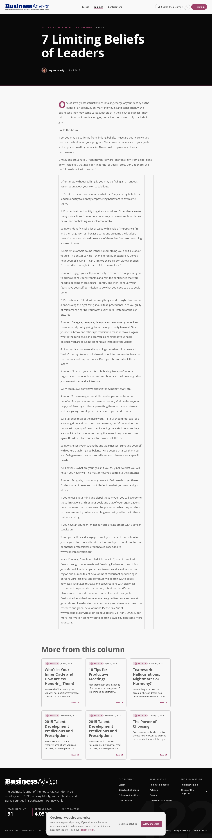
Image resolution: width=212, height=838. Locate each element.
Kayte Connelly (57, 70)
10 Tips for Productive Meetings (98, 674)
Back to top (199, 830)
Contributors (115, 6)
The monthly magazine (187, 791)
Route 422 (47, 27)
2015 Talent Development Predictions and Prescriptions (59, 728)
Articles (154, 789)
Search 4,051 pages (129, 789)
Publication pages (159, 784)
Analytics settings (182, 830)
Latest (85, 6)
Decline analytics (128, 823)
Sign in (201, 6)
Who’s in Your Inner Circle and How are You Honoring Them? (59, 676)
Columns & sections (129, 795)
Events (153, 795)
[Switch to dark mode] (187, 7)
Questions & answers (161, 800)
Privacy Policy (87, 829)
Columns (98, 6)
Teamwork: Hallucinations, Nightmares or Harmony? (146, 676)
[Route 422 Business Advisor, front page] (27, 7)
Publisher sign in (189, 784)
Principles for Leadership (75, 27)
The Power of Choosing (144, 724)
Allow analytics (151, 823)
